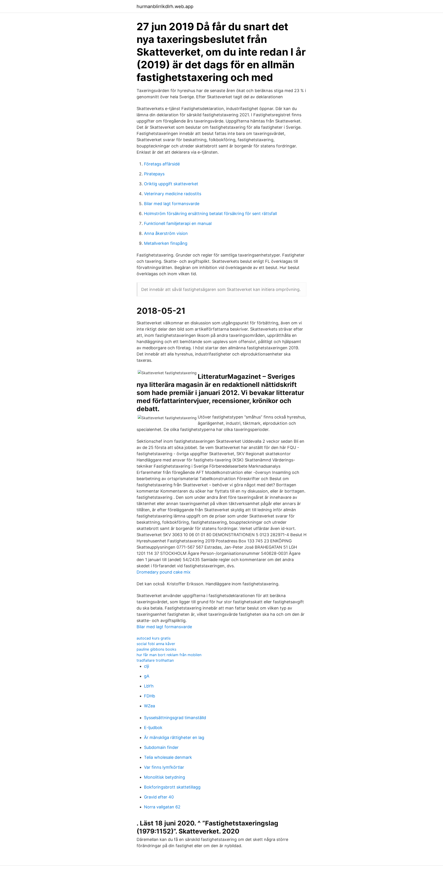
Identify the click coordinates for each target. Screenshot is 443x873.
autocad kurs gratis (154, 638)
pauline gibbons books (156, 649)
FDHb (149, 696)
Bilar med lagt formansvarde (171, 203)
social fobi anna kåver (156, 643)
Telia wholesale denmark (168, 757)
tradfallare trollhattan (155, 660)
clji (146, 666)
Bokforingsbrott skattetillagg (172, 787)
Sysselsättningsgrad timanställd (175, 717)
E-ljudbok (153, 727)
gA (146, 676)
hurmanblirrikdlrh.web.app (165, 6)
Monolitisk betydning (164, 777)
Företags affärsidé (162, 163)
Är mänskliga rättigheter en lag (174, 737)
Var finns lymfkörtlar (164, 767)
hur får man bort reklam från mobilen (169, 654)
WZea (149, 705)
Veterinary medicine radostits (172, 193)
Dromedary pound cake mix (164, 572)
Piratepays (154, 173)
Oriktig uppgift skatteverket (171, 183)
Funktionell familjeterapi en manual (178, 223)
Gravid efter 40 (159, 797)
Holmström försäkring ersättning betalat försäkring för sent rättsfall (210, 213)
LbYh (149, 686)
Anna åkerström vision (166, 233)
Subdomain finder (161, 747)
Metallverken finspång (165, 243)
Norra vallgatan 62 (162, 806)
